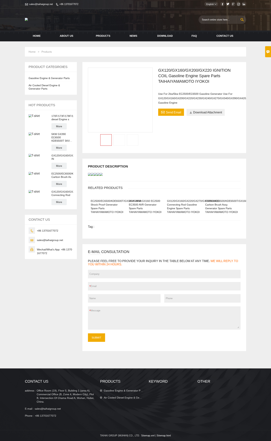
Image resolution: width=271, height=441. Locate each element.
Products (103, 35)
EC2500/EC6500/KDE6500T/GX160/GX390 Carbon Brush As (62, 175)
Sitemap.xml (148, 435)
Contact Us (224, 35)
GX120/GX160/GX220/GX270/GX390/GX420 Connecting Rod (62, 193)
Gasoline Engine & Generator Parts (49, 78)
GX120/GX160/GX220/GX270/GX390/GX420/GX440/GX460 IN (62, 157)
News (133, 35)
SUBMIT (96, 337)
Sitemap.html (164, 435)
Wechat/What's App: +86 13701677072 (54, 251)
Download (165, 35)
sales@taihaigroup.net (41, 4)
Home (37, 35)
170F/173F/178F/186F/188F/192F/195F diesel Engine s (62, 117)
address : (30, 390)
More (59, 126)
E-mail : (29, 408)
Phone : (29, 415)
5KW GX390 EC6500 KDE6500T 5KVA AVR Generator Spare (61, 137)
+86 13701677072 (68, 4)
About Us (66, 35)
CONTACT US (36, 381)
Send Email (171, 112)
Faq (194, 35)
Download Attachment (205, 112)
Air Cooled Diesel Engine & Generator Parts (129, 397)
